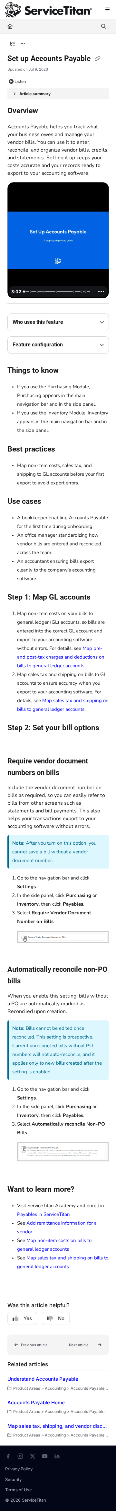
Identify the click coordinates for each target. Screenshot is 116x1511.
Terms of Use (18, 1489)
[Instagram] (20, 1456)
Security (13, 1479)
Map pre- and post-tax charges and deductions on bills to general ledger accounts (60, 657)
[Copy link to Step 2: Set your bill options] (17, 742)
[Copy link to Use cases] (51, 502)
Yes (28, 1318)
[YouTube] (45, 1456)
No (61, 1318)
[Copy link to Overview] (48, 111)
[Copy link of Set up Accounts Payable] (97, 59)
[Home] (48, 9)
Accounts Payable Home (36, 1402)
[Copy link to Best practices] (65, 449)
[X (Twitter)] (32, 1456)
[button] (32, 1345)
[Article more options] (23, 44)
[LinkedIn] (57, 1456)
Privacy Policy (19, 1468)
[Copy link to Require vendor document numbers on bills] (69, 773)
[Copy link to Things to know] (68, 371)
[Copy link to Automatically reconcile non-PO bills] (30, 981)
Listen (20, 81)
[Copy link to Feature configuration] (73, 345)
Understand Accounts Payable (42, 1379)
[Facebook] (8, 1456)
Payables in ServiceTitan (43, 1214)
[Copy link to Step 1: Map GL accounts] (100, 597)
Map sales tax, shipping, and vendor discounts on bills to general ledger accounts (58, 1426)
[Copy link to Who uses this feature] (73, 322)
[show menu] (107, 10)
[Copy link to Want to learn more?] (84, 1190)
